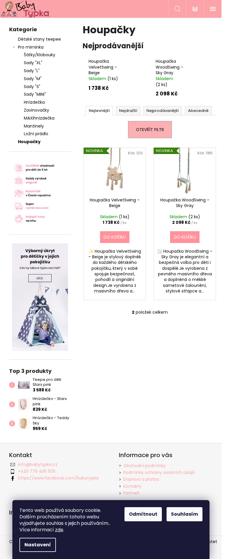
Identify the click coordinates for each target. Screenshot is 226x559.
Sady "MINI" (35, 94)
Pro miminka (31, 47)
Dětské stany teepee (39, 39)
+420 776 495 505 (36, 471)
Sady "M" (32, 79)
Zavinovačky (36, 110)
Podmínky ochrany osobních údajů (159, 472)
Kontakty (132, 486)
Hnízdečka (34, 102)
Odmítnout (143, 514)
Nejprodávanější (163, 110)
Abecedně (198, 110)
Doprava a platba (141, 479)
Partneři (131, 493)
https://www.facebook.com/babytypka (58, 478)
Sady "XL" (33, 63)
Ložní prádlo (36, 134)
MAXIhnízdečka (39, 118)
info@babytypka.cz (37, 464)
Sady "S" (32, 87)
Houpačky (29, 142)
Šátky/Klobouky (39, 55)
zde (59, 529)
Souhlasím (184, 514)
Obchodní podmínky (144, 466)
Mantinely (34, 126)
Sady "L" (32, 71)
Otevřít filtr (150, 130)
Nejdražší (128, 110)
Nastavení (37, 544)
